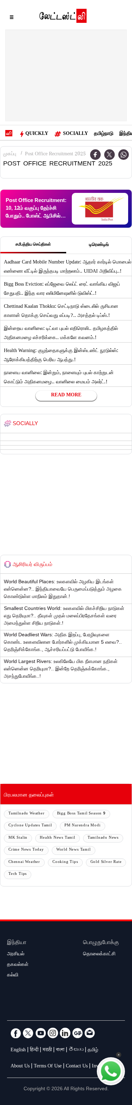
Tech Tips (17, 874)
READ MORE (66, 395)
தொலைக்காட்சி (99, 954)
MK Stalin (17, 838)
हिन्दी (34, 1050)
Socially (75, 134)
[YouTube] (40, 1033)
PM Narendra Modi (82, 826)
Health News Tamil (57, 838)
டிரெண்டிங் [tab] (99, 245)
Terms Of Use (48, 1067)
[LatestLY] (63, 17)
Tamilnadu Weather (26, 814)
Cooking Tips (65, 862)
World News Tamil (73, 850)
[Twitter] (109, 154)
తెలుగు (76, 1050)
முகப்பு (9, 154)
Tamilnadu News (103, 838)
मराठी (47, 1050)
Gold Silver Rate (106, 862)
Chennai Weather (24, 862)
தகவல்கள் (18, 965)
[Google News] (77, 1033)
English (18, 1050)
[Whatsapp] (123, 154)
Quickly (36, 134)
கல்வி (12, 976)
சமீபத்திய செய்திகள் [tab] (33, 245)
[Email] (89, 1033)
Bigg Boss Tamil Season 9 (81, 814)
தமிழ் (93, 1050)
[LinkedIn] (65, 1033)
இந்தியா (16, 943)
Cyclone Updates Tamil (30, 826)
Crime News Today (26, 850)
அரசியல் (15, 954)
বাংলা (60, 1050)
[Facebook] (16, 1033)
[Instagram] (53, 1033)
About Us (20, 1067)
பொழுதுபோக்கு (101, 943)
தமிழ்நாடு (103, 134)
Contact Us (77, 1067)
